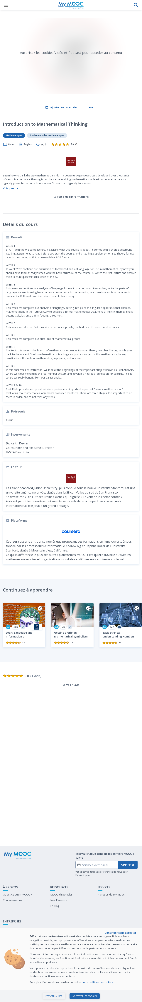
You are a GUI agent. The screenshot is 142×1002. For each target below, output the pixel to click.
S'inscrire (128, 865)
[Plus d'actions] (91, 107)
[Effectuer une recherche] (136, 5)
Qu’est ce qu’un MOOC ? (17, 894)
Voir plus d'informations (73, 196)
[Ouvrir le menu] (6, 5)
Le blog (54, 906)
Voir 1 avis (72, 685)
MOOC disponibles (61, 894)
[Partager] (40, 608)
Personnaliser (53, 996)
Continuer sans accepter (120, 932)
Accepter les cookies (84, 996)
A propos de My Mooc (111, 894)
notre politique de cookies (98, 982)
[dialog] (71, 965)
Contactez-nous (12, 900)
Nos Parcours (58, 900)
